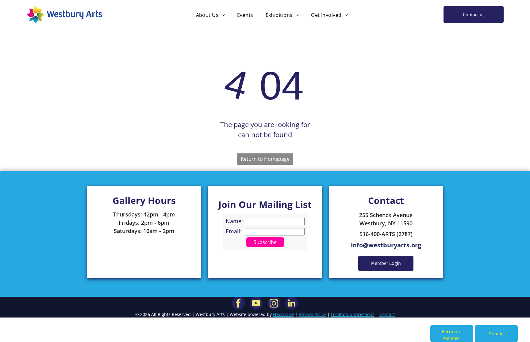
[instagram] (273, 304)
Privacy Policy (312, 314)
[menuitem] (210, 14)
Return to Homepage (265, 159)
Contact (387, 314)
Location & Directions (352, 314)
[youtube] (256, 304)
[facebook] (238, 304)
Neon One (283, 314)
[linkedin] (291, 304)
